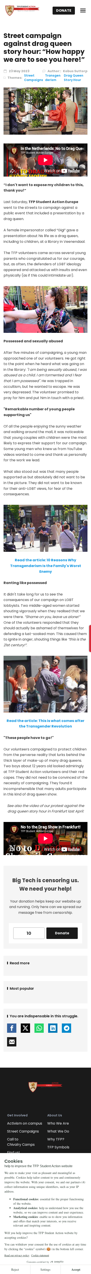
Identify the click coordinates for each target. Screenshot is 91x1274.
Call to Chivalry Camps (21, 1142)
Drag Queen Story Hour (73, 77)
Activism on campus (24, 1123)
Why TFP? (55, 1139)
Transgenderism (53, 77)
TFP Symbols (58, 1147)
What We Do (58, 1131)
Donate (63, 10)
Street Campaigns (33, 77)
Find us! (13, 1152)
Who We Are (58, 1123)
